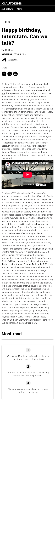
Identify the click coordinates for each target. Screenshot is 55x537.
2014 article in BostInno (33, 224)
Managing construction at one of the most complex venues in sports (28, 391)
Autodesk (13, 60)
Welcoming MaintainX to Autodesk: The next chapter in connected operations (28, 358)
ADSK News (7, 9)
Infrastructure (19, 54)
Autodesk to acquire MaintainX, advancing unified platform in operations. (28, 374)
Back (7, 22)
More (19, 8)
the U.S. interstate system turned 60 (30, 84)
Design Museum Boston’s (41, 249)
